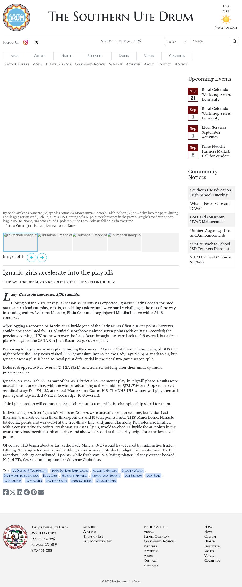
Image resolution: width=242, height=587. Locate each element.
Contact (164, 64)
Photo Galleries (17, 64)
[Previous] (31, 257)
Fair (226, 6)
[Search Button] (234, 41)
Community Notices (90, 64)
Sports (124, 56)
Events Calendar (58, 64)
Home (208, 527)
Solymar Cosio (106, 480)
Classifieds (177, 56)
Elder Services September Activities (214, 132)
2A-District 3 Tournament (29, 470)
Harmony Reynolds (74, 475)
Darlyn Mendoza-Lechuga (21, 475)
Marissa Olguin (56, 480)
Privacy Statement (97, 541)
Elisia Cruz (50, 475)
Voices (149, 56)
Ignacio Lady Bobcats (106, 475)
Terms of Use (93, 536)
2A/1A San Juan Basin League (70, 470)
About (149, 64)
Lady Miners (34, 480)
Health (66, 56)
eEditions (182, 64)
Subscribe (90, 527)
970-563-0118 (41, 550)
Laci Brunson (133, 475)
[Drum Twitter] (37, 43)
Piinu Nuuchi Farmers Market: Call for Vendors (216, 151)
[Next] (42, 257)
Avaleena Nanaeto (105, 470)
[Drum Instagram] (25, 42)
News (14, 56)
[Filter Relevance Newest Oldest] (201, 41)
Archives (89, 532)
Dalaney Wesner (132, 470)
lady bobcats (12, 480)
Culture (40, 56)
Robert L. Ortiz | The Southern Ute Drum (83, 282)
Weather (115, 64)
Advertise (133, 64)
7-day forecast (226, 28)
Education (96, 56)
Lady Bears (153, 475)
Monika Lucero (81, 480)
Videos (37, 64)
